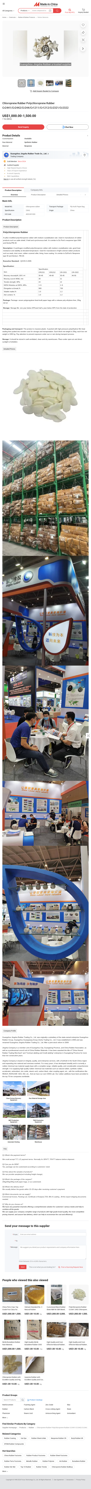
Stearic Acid (28, 1413)
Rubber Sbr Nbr (10, 1467)
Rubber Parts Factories (12, 1461)
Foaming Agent (29, 1405)
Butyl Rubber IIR (77, 1438)
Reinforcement (7, 1405)
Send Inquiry (23, 127)
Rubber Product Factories (35, 1455)
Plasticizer (6, 1413)
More (4, 1471)
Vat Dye (23, 1438)
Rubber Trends (41, 1467)
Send (23, 1267)
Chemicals (12, 17)
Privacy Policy (80, 1480)
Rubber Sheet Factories (58, 1455)
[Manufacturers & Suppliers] (45, 4)
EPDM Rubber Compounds (14, 1444)
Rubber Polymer (48, 1461)
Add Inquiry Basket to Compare (46, 91)
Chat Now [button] (69, 127)
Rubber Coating (10, 1438)
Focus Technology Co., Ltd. (30, 1480)
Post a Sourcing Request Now (70, 1267)
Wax (68, 1405)
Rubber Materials (43, 17)
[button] (81, 194)
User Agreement (59, 1480)
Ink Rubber (63, 1461)
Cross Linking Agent (53, 1409)
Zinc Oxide (49, 1405)
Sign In (6, 179)
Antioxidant (71, 1413)
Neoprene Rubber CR (58, 1438)
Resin (69, 1409)
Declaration (70, 1480)
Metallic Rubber (32, 1461)
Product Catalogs (35, 1400)
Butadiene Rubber (78, 1461)
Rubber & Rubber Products (26, 17)
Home (4, 17)
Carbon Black (29, 1409)
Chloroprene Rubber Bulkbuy (62, 1467)
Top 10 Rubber (25, 1467)
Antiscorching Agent (53, 1413)
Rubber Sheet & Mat (38, 1438)
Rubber (5, 1409)
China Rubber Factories (12, 1455)
